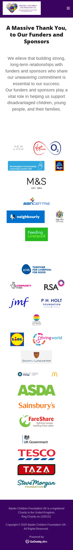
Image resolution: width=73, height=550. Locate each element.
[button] (68, 8)
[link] (22, 8)
